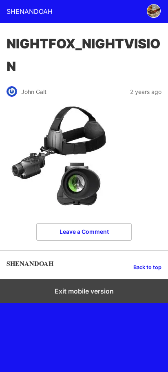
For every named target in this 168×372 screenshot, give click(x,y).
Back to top (147, 267)
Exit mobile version (84, 291)
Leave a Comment (84, 231)
